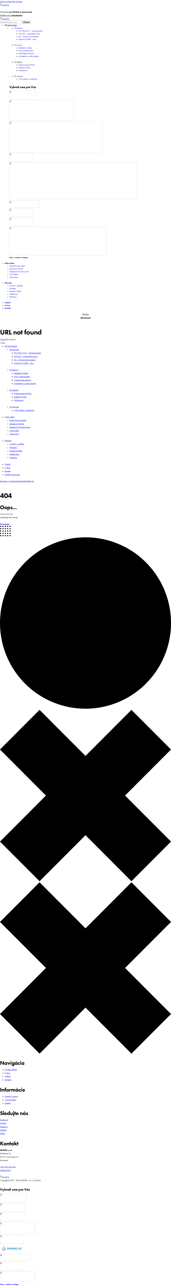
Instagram (4, 1126)
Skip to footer (17, 1)
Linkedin (3, 1130)
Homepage (5, 524)
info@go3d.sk (5, 1170)
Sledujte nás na (11, 15)
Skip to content (6, 1)
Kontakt (7, 1103)
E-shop (7, 1073)
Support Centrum (11, 1096)
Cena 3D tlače (10, 1100)
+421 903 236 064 (7, 1167)
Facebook (4, 1120)
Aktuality (8, 1079)
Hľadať (26, 22)
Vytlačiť (7, 1076)
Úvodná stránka (11, 1069)
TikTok (2, 1133)
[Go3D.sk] (4, 1177)
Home (2, 339)
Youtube (3, 1123)
